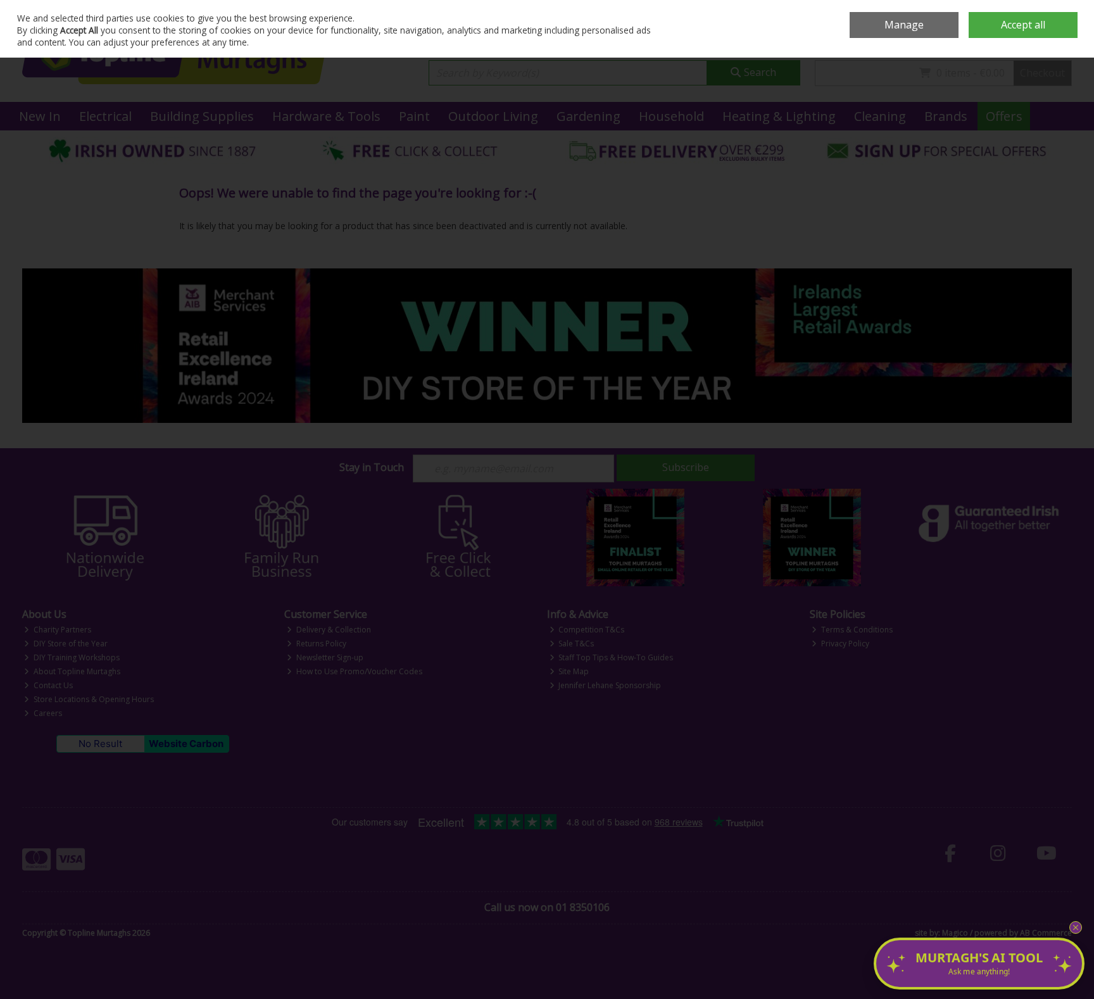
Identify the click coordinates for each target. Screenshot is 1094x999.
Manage (904, 25)
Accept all (1023, 25)
